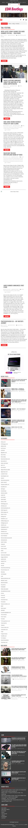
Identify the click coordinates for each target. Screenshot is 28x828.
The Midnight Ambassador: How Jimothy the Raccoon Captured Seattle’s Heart (18, 421)
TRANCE (2, 625)
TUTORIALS (3, 638)
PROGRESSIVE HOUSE (5, 591)
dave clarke (13, 127)
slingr (21, 161)
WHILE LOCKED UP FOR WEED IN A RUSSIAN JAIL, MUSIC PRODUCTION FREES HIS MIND (19, 687)
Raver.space (3, 608)
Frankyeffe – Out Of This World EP (18, 409)
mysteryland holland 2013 (14, 161)
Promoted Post (4, 599)
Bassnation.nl (4, 461)
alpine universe (20, 679)
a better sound (14, 690)
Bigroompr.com (4, 471)
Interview (3, 572)
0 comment (8, 130)
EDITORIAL (3, 497)
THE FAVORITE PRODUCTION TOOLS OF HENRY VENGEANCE (18, 778)
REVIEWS (3, 610)
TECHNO (3, 618)
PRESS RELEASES (4, 589)
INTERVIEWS (3, 574)
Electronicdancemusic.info (6, 537)
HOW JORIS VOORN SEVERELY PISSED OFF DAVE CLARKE (12, 123)
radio (16, 698)
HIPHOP (2, 563)
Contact (12, 2)
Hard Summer (17, 290)
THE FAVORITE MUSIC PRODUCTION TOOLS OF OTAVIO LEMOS (17, 761)
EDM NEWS (3, 499)
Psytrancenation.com (5, 604)
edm (17, 158)
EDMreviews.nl (4, 529)
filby (14, 159)
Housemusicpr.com (5, 569)
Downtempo (3, 491)
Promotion (3, 601)
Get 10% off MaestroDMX (14, 354)
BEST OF (3, 465)
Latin (2, 576)
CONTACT (3, 818)
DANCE (2, 478)
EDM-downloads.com (5, 508)
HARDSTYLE (3, 561)
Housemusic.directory (5, 567)
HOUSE (2, 565)
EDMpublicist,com (5, 527)
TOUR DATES (4, 623)
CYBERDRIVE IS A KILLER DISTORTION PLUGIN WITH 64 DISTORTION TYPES (18, 738)
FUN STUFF (3, 546)
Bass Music (3, 454)
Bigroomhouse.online (5, 469)
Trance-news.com (4, 627)
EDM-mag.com (4, 510)
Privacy (15, 2)
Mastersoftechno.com (5, 578)
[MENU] (1, 20)
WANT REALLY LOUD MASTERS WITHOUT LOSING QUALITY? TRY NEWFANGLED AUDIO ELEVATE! (18, 752)
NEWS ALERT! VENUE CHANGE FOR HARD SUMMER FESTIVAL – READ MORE (13, 32)
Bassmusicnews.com (5, 459)
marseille (13, 128)
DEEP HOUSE (4, 482)
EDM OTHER (3, 501)
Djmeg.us (3, 488)
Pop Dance (3, 584)
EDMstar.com (4, 531)
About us (3, 2)
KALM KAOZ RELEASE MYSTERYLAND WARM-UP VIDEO (13, 154)
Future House (4, 548)
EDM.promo (3, 516)
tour (24, 679)
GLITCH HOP (3, 552)
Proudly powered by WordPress (7, 824)
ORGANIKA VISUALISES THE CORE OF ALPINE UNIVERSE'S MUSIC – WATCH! (18, 667)
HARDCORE (3, 559)
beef (23, 125)
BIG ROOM (3, 467)
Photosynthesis (4, 326)
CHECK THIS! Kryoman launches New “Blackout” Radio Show (6, 697)
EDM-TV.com (4, 514)
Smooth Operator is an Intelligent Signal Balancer (18, 772)
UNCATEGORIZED (5, 640)
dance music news (7, 127)
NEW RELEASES (4, 582)
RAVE (2, 606)
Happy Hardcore (4, 557)
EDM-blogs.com (4, 503)
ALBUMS (3, 450)
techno (16, 128)
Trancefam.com (4, 629)
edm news (19, 690)
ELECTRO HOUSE (4, 533)
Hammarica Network (5, 555)
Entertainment (4, 540)
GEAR (2, 550)
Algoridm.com (4, 452)
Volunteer (24, 2)
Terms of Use (20, 2)
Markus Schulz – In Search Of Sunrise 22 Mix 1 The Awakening (17, 389)
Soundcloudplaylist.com (6, 612)
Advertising (8, 2)
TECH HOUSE (4, 614)
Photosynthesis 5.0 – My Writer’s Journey (12, 322)
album (15, 679)
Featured (3, 544)
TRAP (2, 631)
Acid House (3, 448)
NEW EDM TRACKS (5, 809)
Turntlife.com (4, 636)
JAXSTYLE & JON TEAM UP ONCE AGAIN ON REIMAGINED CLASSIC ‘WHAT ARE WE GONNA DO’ (19, 380)
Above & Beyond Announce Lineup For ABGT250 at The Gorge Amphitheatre (12, 82)
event (18, 35)
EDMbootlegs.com (5, 520)
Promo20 (3, 597)
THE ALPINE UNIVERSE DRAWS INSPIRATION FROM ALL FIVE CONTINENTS (19, 675)
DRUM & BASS (4, 493)
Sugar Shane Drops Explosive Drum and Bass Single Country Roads (18, 649)
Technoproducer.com (5, 621)
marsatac (9, 128)
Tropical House (4, 633)
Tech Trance (3, 616)
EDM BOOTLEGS (12, 35)
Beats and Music (4, 463)
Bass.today (3, 456)
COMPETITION (4, 473)
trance (8, 87)
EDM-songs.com (4, 512)
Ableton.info (3, 446)
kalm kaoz (17, 159)
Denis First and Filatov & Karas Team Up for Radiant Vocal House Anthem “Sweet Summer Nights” (19, 401)
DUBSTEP (3, 495)
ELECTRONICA (4, 535)
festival (21, 35)
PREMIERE (3, 586)
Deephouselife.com (5, 484)
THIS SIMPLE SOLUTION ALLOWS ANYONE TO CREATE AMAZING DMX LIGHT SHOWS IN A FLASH (19, 746)
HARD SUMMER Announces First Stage (14, 286)
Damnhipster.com (4, 476)
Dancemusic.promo (5, 480)
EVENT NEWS (4, 542)
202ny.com (3, 441)
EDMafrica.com (4, 518)
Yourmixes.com (4, 642)
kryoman (13, 698)
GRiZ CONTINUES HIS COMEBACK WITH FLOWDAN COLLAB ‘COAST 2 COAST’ (18, 658)
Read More (4, 61)
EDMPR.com (3, 525)
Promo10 (3, 595)
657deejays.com (4, 444)
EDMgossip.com (4, 523)
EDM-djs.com (4, 505)
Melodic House (4, 580)
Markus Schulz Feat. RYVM (16, 427)
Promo (2, 593)
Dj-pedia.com (4, 486)
